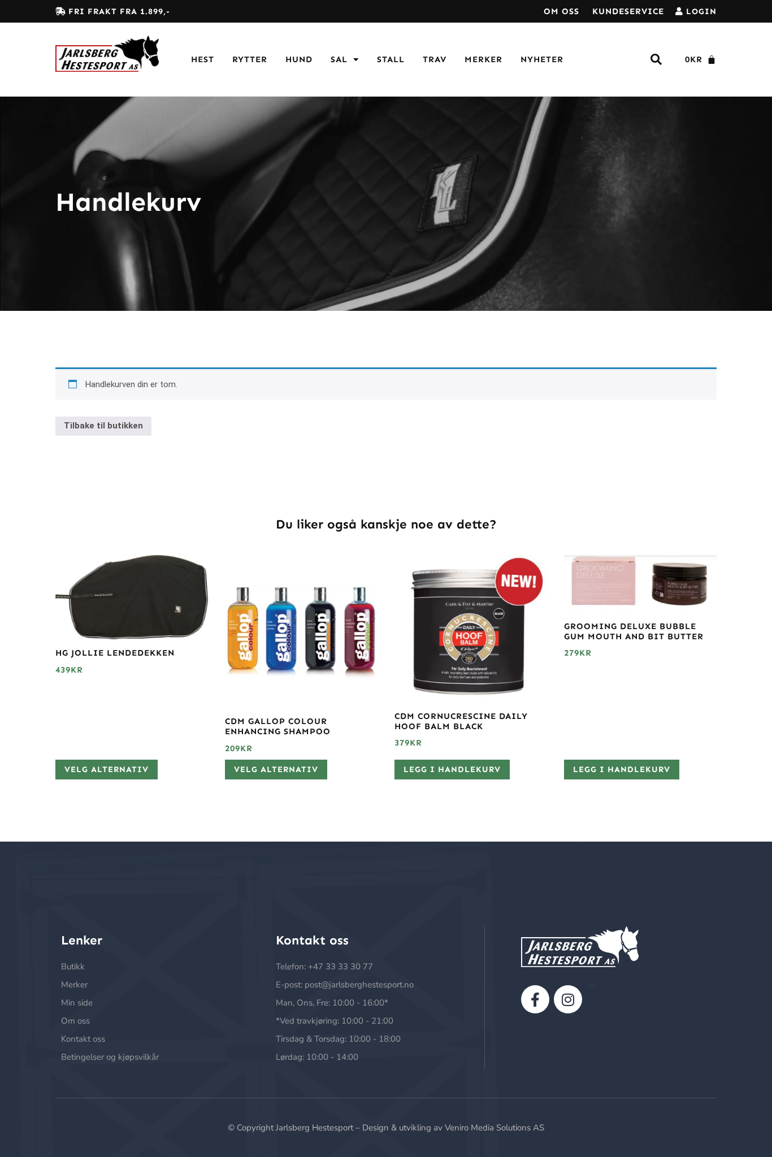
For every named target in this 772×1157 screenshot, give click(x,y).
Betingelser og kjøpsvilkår (110, 1057)
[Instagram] (568, 999)
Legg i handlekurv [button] (452, 769)
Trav (434, 59)
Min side (77, 1002)
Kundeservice (628, 11)
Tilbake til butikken (103, 426)
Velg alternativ (106, 769)
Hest (202, 59)
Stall (391, 59)
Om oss (561, 11)
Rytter (249, 59)
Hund (299, 59)
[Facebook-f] (535, 999)
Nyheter (542, 59)
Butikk (73, 966)
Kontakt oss (83, 1039)
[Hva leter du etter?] (656, 60)
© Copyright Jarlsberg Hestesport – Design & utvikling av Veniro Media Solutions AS (386, 1127)
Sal (339, 59)
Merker (483, 59)
